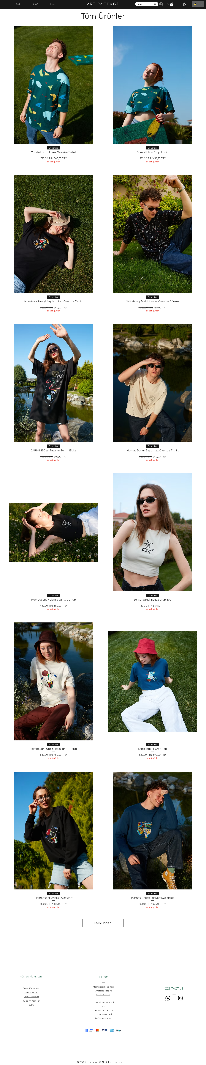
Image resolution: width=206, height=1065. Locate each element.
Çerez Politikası (31, 996)
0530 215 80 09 (103, 994)
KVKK (31, 1005)
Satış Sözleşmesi (31, 988)
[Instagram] (180, 998)
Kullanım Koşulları (31, 1000)
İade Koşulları (31, 992)
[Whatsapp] (168, 998)
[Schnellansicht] (53, 85)
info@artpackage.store (103, 987)
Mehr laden (102, 923)
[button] (171, 4)
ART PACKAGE (103, 4)
